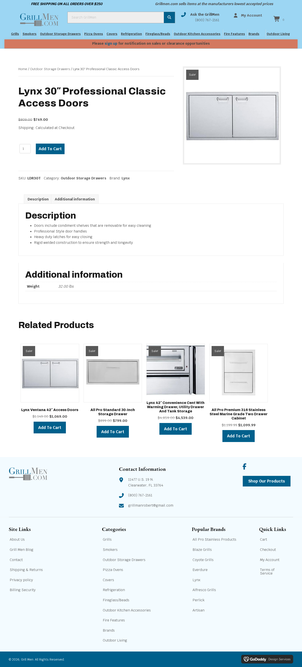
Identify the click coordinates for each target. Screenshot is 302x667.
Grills (15, 34)
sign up (111, 43)
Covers (112, 34)
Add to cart (50, 148)
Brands (253, 34)
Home (22, 69)
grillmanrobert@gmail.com (150, 505)
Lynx (126, 178)
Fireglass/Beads (157, 34)
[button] (244, 466)
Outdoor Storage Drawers (60, 34)
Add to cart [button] (49, 427)
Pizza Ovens (93, 34)
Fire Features (234, 34)
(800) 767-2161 (207, 20)
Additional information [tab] (75, 199)
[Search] (169, 17)
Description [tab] (38, 199)
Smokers (29, 34)
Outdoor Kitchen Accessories (197, 34)
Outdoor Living (278, 34)
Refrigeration (131, 34)
